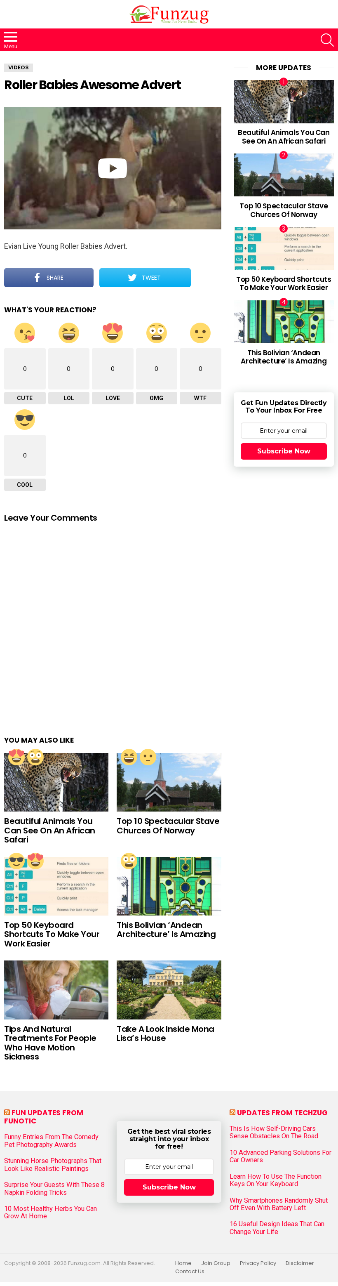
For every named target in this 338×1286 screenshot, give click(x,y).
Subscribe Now (283, 451)
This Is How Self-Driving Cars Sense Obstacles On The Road (274, 1132)
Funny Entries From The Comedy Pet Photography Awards (51, 1140)
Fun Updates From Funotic (43, 1117)
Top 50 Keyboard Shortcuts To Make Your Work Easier (51, 934)
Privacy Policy (258, 1263)
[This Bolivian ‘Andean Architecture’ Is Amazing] (169, 886)
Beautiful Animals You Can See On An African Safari (49, 830)
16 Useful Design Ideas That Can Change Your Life (277, 1227)
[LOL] (129, 757)
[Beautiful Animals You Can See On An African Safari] (56, 782)
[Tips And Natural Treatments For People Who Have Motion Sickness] (56, 989)
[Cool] (16, 861)
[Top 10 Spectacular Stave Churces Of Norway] (169, 782)
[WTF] (148, 757)
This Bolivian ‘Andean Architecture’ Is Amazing (166, 929)
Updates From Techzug (282, 1113)
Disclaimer (300, 1263)
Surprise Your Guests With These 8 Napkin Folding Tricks (54, 1188)
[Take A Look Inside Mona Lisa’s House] (169, 989)
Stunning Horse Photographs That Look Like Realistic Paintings (52, 1164)
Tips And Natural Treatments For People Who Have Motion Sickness (50, 1043)
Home (183, 1263)
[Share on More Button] (206, 277)
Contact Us (189, 1271)
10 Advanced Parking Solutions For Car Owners (280, 1156)
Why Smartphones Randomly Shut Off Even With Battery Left (279, 1204)
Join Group (215, 1263)
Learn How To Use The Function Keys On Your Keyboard (276, 1180)
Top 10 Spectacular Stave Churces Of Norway (168, 825)
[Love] (16, 757)
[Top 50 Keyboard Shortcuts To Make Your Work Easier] (56, 886)
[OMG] (35, 757)
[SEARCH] (327, 40)
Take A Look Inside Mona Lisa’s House (165, 1033)
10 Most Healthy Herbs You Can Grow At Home (50, 1212)
